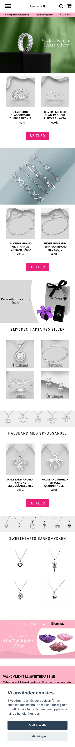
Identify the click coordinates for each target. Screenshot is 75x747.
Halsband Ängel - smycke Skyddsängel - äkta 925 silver (55, 484)
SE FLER (37, 136)
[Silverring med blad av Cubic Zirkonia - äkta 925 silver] (55, 91)
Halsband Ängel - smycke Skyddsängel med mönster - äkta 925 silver (20, 486)
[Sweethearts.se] (37, 6)
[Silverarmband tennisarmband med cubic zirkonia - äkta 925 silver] (55, 223)
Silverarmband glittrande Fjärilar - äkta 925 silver (20, 248)
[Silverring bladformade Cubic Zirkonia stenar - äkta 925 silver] (20, 91)
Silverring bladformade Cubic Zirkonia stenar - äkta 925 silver (20, 118)
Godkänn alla (37, 725)
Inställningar (37, 736)
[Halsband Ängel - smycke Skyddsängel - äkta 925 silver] (55, 459)
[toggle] (10, 6)
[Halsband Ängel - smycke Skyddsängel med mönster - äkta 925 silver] (20, 459)
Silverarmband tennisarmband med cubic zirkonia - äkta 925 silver (55, 250)
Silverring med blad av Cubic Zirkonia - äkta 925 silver (55, 116)
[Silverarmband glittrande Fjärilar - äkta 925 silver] (20, 223)
